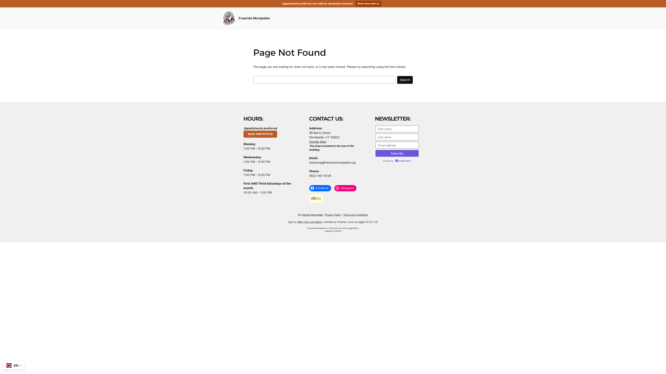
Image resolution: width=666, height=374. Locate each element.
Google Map (317, 142)
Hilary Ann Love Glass (309, 221)
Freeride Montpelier (254, 18)
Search (405, 80)
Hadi (361, 221)
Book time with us (368, 3)
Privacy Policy (333, 214)
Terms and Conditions (355, 214)
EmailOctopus (404, 161)
